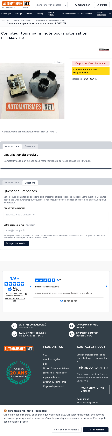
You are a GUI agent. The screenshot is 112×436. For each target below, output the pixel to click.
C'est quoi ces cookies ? (66, 429)
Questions (30, 146)
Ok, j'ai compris (96, 429)
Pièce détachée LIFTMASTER (50, 20)
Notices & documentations (56, 368)
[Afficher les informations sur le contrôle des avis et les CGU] (26, 294)
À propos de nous (51, 377)
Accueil (5, 20)
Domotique (6, 14)
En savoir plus (12, 146)
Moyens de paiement (53, 386)
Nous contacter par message (92, 389)
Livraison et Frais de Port (55, 372)
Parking (40, 14)
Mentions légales (51, 359)
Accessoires (86, 14)
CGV (45, 354)
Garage (18, 14)
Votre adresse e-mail (19, 225)
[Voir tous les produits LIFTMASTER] (104, 49)
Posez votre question (14, 208)
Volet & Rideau (51, 13)
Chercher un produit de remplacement (85, 71)
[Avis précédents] (31, 287)
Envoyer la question (16, 243)
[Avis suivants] (106, 287)
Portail (29, 14)
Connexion (84, 4)
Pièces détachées (101, 13)
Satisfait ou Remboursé (54, 381)
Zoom (59, 62)
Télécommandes (69, 14)
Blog (45, 363)
